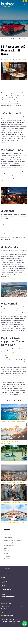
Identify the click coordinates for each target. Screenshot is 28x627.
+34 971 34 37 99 (6, 612)
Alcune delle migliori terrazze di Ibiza (12, 522)
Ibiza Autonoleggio (8, 543)
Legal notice (4, 621)
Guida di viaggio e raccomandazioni (13, 540)
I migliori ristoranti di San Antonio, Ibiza (13, 422)
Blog (3, 592)
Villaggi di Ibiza (7, 558)
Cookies (18, 621)
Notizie (5, 548)
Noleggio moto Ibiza (9, 545)
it (24, 4)
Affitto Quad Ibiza (8, 535)
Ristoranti (23, 59)
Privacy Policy (12, 621)
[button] (24, 623)
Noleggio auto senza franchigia (8, 596)
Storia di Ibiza (7, 556)
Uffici (3, 594)
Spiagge (6, 553)
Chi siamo (4, 599)
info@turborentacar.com (8, 615)
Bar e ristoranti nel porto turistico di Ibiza (14, 502)
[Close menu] (20, 4)
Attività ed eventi (8, 537)
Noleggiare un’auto (15, 352)
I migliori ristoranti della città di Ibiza (12, 482)
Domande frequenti (6, 589)
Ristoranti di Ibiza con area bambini (11, 463)
